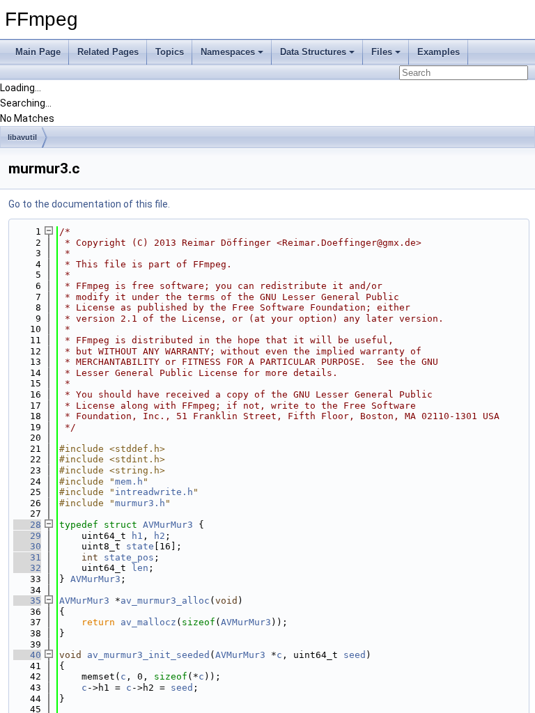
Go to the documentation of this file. (89, 204)
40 (27, 655)
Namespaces (228, 52)
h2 (159, 536)
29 (27, 536)
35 (27, 600)
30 (27, 546)
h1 (137, 536)
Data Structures (313, 52)
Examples (438, 52)
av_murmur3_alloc (165, 600)
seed (354, 655)
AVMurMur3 (168, 524)
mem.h (129, 481)
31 (27, 557)
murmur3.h (140, 503)
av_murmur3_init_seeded (148, 655)
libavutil (22, 137)
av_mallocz (148, 622)
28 (27, 524)
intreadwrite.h (154, 492)
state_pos (129, 557)
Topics (169, 52)
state (140, 546)
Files (381, 52)
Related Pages (108, 52)
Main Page (38, 52)
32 (27, 568)
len (140, 568)
